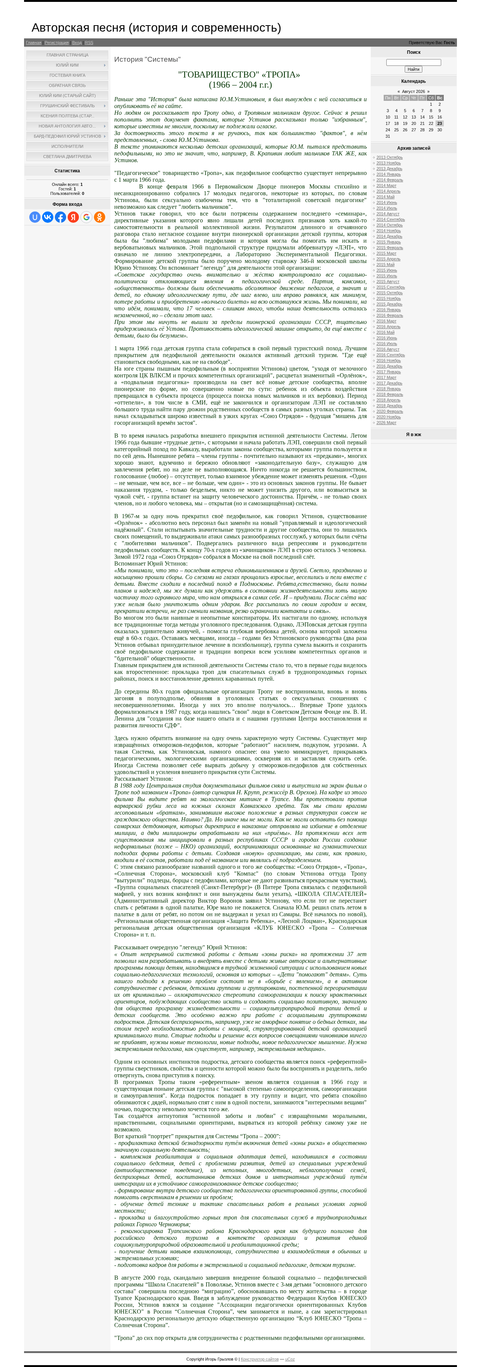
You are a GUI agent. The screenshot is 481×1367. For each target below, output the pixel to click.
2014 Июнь (387, 202)
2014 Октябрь (390, 225)
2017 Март (386, 377)
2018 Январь (389, 388)
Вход (77, 42)
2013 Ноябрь (389, 163)
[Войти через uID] (35, 217)
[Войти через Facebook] (60, 217)
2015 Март (386, 253)
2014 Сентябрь (391, 219)
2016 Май (386, 332)
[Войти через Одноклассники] (99, 217)
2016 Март (386, 321)
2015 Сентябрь (391, 287)
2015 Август (388, 281)
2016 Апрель (389, 326)
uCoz (290, 1359)
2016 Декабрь (389, 366)
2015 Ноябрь (389, 298)
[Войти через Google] (86, 217)
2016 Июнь (387, 338)
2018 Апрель (389, 400)
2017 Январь (389, 372)
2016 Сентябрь (391, 355)
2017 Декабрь (389, 383)
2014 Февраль (390, 180)
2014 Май (386, 197)
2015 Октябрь (390, 292)
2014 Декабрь (389, 236)
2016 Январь (389, 309)
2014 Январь (389, 174)
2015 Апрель (389, 259)
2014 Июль (387, 208)
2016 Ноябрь (389, 360)
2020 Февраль (390, 411)
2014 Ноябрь (389, 230)
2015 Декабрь (389, 304)
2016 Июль (387, 343)
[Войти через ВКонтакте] (47, 217)
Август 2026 (413, 91)
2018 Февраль (390, 394)
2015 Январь (389, 242)
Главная (33, 42)
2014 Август (388, 213)
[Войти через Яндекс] (73, 217)
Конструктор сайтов (260, 1359)
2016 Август (388, 349)
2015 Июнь (387, 270)
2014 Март (386, 185)
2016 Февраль (390, 315)
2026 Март (386, 422)
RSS (89, 42)
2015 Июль (387, 276)
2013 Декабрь (389, 168)
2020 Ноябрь (389, 417)
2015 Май (386, 264)
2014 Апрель (389, 191)
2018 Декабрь (389, 405)
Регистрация (57, 42)
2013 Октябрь (390, 157)
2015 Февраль (390, 247)
